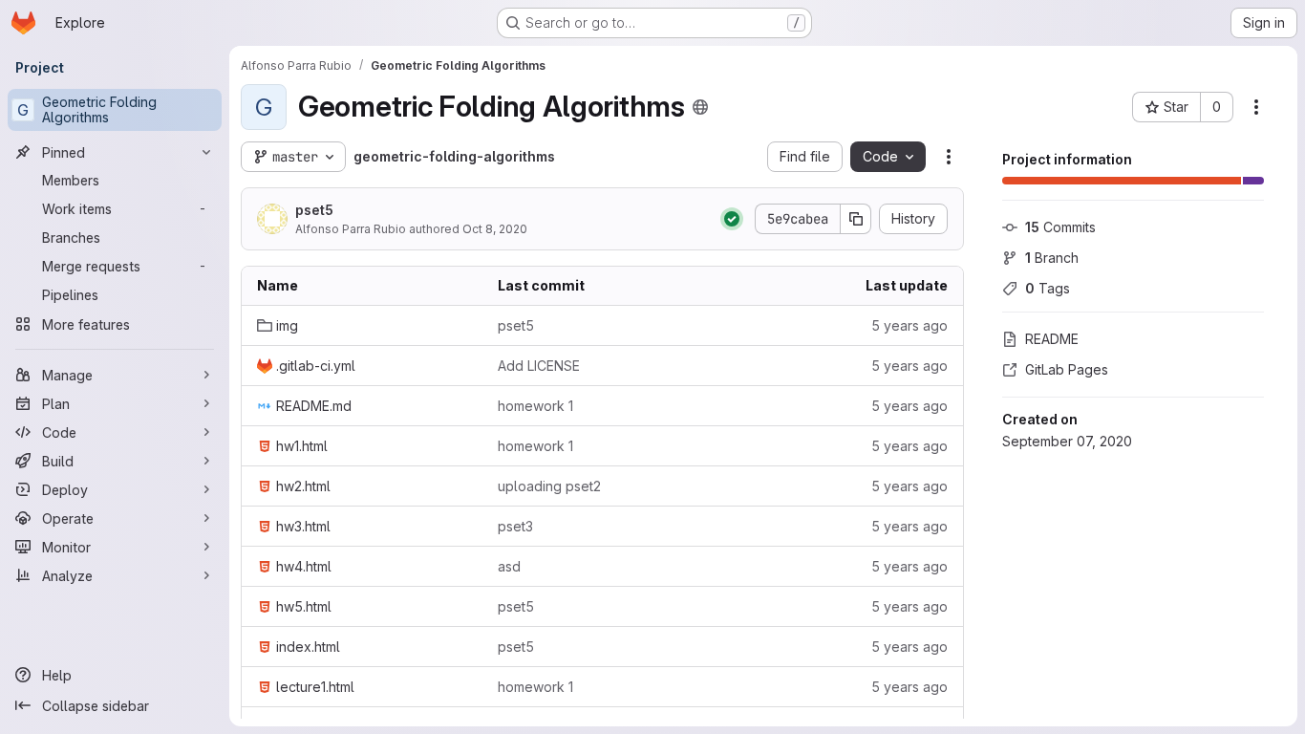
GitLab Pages (1066, 369)
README (1052, 339)
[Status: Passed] (731, 218)
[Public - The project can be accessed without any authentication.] (700, 107)
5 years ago (909, 325)
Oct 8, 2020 (494, 229)
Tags (1047, 288)
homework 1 (535, 406)
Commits (1060, 227)
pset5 (314, 210)
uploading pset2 (549, 486)
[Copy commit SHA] (856, 219)
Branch (1052, 257)
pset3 (515, 526)
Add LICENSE (539, 365)
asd (509, 566)
